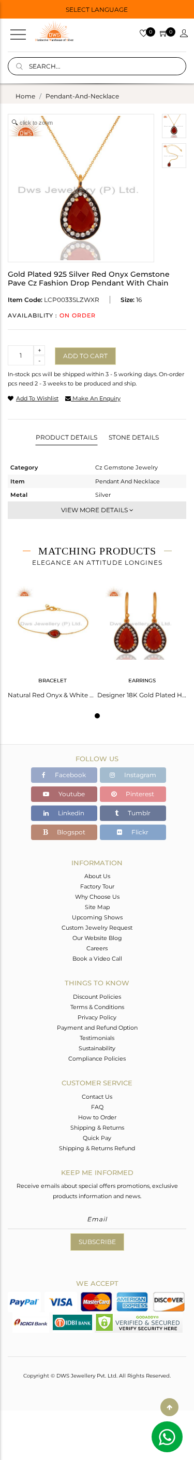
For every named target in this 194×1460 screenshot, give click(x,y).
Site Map (97, 907)
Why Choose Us (97, 896)
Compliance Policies (97, 1058)
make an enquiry (96, 398)
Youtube (71, 794)
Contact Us (97, 1096)
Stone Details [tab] (134, 437)
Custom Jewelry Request (97, 927)
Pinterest (139, 794)
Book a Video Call (97, 958)
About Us (97, 876)
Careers (97, 948)
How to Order (97, 1117)
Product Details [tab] (66, 437)
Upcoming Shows (97, 917)
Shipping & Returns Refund (97, 1148)
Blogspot (70, 832)
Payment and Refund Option (97, 1027)
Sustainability (97, 1048)
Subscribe (97, 1242)
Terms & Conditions (97, 1007)
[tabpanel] (52, 639)
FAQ (97, 1107)
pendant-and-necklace (82, 96)
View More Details (95, 510)
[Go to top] (169, 1407)
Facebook (69, 775)
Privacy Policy (97, 1017)
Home (25, 96)
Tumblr (138, 813)
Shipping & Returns (97, 1127)
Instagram (139, 775)
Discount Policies (97, 996)
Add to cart (85, 356)
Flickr (139, 832)
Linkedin (70, 813)
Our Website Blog (97, 938)
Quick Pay (97, 1138)
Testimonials (97, 1038)
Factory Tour (97, 886)
